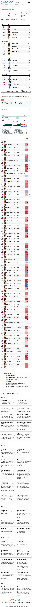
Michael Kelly (15, 62)
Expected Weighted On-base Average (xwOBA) (24, 423)
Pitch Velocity (4, 510)
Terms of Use (4, 602)
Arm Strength (20, 541)
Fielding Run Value (21, 559)
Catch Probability (5, 572)
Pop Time (3, 541)
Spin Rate (19, 521)
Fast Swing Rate (21, 449)
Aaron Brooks (16, 76)
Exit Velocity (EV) (5, 400)
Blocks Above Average (22, 572)
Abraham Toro (9, 181)
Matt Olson (8, 150)
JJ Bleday (8, 155)
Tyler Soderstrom (9, 199)
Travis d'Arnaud (9, 144)
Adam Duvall (14, 37)
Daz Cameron (14, 29)
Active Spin (3, 521)
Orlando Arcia (15, 54)
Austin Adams (16, 87)
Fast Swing (10, 379)
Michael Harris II (15, 32)
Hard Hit (10, 375)
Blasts (2, 494)
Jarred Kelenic (9, 186)
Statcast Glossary (9, 393)
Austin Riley (14, 34)
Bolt (18, 586)
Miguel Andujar (15, 48)
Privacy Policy (13, 602)
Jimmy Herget (16, 84)
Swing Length (4, 459)
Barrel (10, 377)
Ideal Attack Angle (5, 470)
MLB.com (28, 602)
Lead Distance (4, 550)
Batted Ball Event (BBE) (22, 414)
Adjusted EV (20, 433)
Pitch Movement (21, 510)
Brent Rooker (14, 27)
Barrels (3, 407)
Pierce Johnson (16, 82)
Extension (3, 528)
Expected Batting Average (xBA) (7, 423)
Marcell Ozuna (15, 43)
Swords (19, 494)
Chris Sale (15, 60)
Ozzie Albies (8, 147)
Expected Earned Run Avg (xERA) (23, 529)
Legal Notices (21, 602)
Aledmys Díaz (9, 259)
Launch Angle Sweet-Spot (7, 414)
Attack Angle (20, 459)
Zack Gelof (8, 152)
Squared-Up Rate (21, 482)
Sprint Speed (4, 586)
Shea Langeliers (9, 160)
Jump (18, 550)
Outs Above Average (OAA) (7, 559)
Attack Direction (21, 470)
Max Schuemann (15, 51)
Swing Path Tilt (4, 482)
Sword (9, 381)
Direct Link (4, 106)
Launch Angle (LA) (21, 400)
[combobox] (16, 9)
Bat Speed (3, 449)
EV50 (2, 433)
